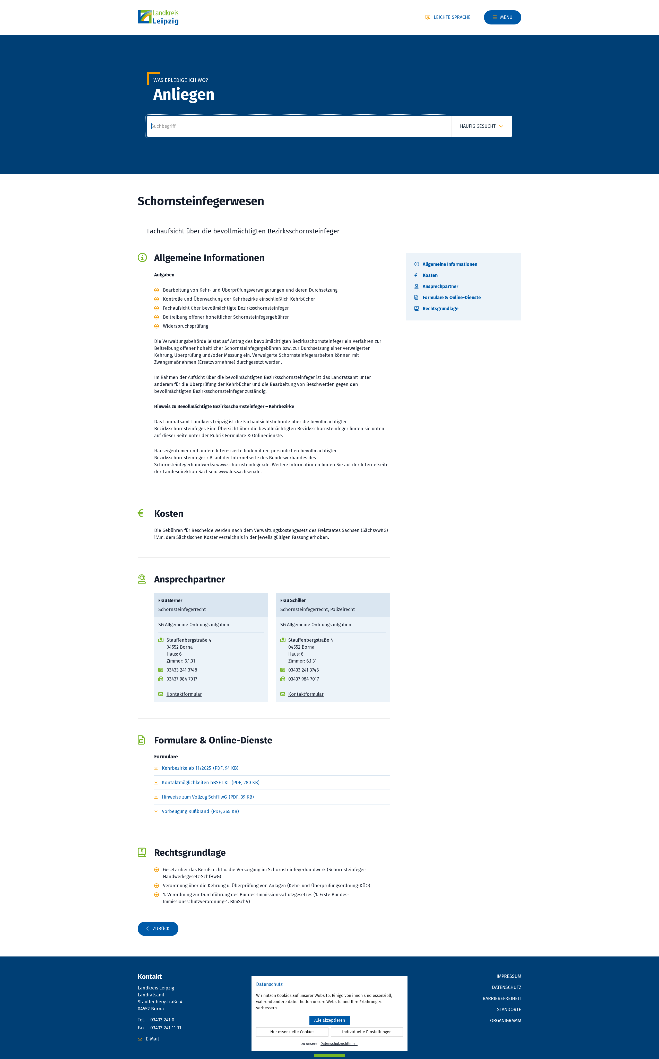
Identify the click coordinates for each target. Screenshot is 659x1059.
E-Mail (151, 1039)
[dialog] (329, 1013)
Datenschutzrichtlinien (339, 1043)
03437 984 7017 (182, 679)
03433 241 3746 (303, 670)
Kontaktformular (184, 694)
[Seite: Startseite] (158, 17)
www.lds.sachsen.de (240, 472)
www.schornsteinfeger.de (243, 465)
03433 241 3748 (182, 670)
